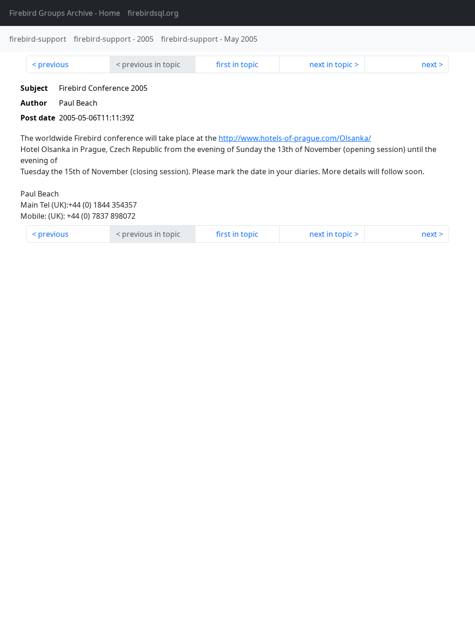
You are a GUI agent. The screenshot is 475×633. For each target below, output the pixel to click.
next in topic (331, 64)
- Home (64, 13)
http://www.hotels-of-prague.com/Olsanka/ (294, 138)
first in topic (237, 64)
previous (53, 64)
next (429, 64)
